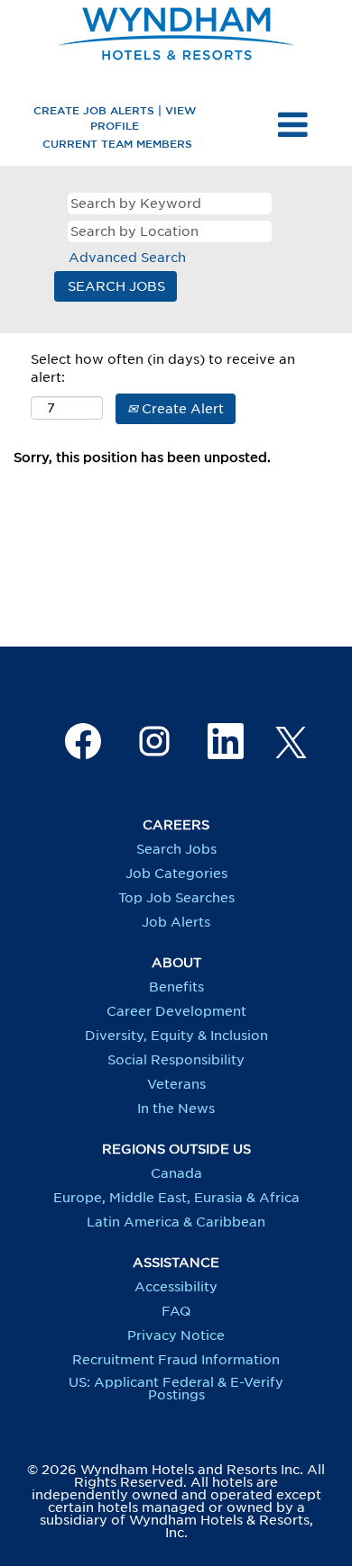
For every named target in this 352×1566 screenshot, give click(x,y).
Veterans (176, 1084)
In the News (176, 1108)
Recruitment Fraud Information (176, 1360)
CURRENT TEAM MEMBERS (117, 143)
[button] (293, 125)
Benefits (176, 987)
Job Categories (176, 873)
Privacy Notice (176, 1335)
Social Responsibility (176, 1060)
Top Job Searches (176, 898)
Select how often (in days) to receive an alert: (163, 368)
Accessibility (176, 1287)
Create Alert (181, 409)
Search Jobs (176, 849)
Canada (176, 1173)
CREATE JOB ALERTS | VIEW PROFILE (114, 117)
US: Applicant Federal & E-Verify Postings (176, 1388)
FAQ (176, 1311)
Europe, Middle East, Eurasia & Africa (176, 1197)
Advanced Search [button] (127, 257)
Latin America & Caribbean (176, 1222)
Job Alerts (176, 922)
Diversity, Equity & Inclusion (176, 1035)
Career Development (176, 1011)
